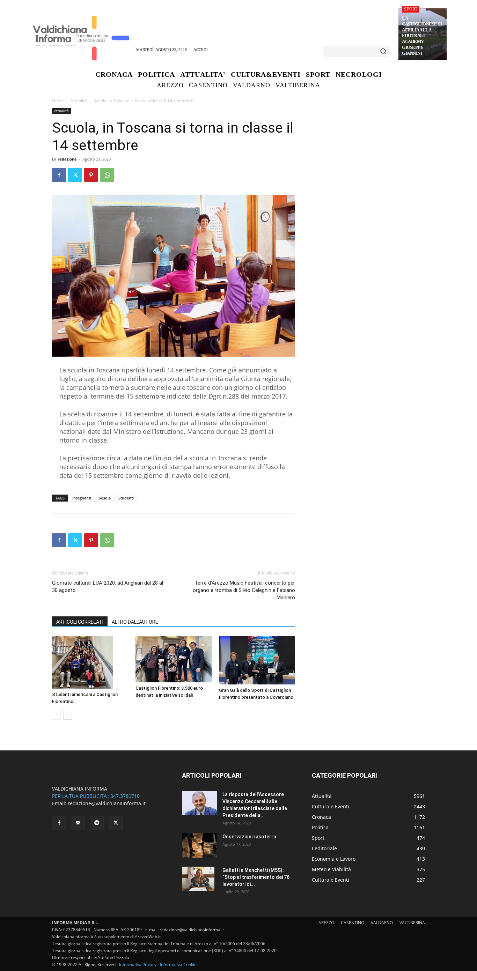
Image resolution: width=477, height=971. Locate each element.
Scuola (105, 498)
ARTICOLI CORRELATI (79, 622)
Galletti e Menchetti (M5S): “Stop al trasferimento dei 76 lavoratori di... (255, 877)
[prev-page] (56, 715)
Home (58, 101)
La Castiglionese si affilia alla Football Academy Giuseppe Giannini (422, 35)
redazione (67, 159)
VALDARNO (382, 923)
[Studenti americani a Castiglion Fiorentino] (90, 662)
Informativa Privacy (137, 965)
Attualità (79, 101)
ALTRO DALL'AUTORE (135, 622)
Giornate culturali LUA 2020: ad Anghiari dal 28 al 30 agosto (107, 586)
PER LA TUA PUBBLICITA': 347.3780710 (96, 796)
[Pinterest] (91, 175)
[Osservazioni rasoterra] (199, 845)
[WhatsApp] (107, 175)
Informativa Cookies (179, 965)
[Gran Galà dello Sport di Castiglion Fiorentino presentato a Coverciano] (257, 660)
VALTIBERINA (412, 923)
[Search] (383, 51)
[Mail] (78, 823)
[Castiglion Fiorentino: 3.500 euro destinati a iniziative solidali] (173, 659)
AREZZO (326, 923)
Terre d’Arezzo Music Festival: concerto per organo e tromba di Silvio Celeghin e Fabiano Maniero (244, 590)
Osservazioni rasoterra (249, 836)
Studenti (126, 498)
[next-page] (67, 715)
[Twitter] (75, 175)
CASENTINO (352, 923)
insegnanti (81, 498)
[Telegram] (97, 823)
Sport (410, 9)
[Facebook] (59, 175)
